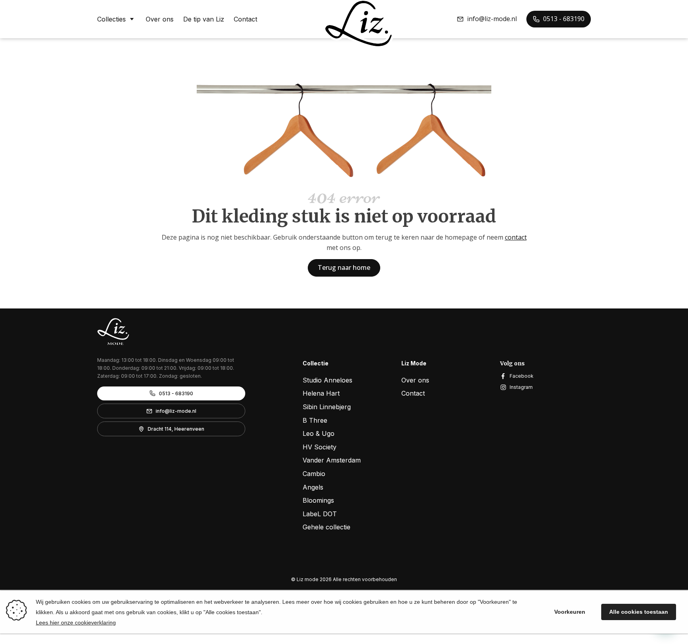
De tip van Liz (203, 19)
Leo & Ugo (318, 433)
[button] (486, 19)
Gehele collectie (326, 527)
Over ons (160, 19)
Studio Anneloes (327, 380)
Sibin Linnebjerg (327, 407)
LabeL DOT (320, 514)
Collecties (111, 19)
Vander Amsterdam (332, 460)
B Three (315, 420)
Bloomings (318, 500)
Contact (245, 19)
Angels (313, 487)
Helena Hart (321, 393)
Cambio (314, 474)
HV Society (319, 447)
